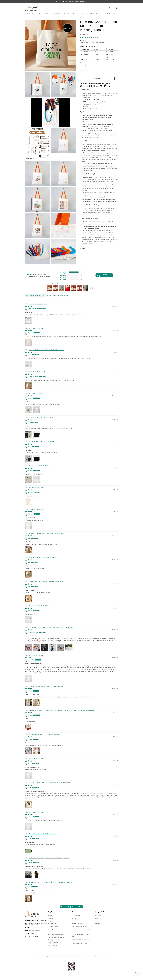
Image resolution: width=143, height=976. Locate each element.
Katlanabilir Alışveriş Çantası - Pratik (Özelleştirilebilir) (46, 581)
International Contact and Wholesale (82, 929)
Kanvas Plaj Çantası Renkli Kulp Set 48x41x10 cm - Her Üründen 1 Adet (51, 627)
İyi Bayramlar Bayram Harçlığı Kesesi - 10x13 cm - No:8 (46, 350)
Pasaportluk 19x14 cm (36, 487)
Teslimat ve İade (52, 923)
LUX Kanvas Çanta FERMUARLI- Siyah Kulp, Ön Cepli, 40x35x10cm (50, 782)
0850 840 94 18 (34, 927)
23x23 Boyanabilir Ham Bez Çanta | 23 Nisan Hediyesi (46, 686)
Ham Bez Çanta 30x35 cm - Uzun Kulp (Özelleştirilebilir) (46, 533)
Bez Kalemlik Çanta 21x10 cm (38, 304)
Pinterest (97, 923)
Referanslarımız (76, 931)
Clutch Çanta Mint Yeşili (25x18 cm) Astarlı (42, 834)
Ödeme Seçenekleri (77, 923)
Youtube (97, 921)
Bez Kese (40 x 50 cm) (36, 328)
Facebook (98, 918)
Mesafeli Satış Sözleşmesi (55, 934)
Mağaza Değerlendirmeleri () (57, 295)
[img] (38, 274)
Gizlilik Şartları (52, 929)
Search (50, 915)
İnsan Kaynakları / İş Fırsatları (56, 937)
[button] (110, 8)
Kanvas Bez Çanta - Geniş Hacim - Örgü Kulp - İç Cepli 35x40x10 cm (50, 882)
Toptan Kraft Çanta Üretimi (79, 943)
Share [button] (83, 248)
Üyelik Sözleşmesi (53, 942)
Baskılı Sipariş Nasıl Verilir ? (79, 926)
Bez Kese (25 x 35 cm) (36, 655)
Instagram (98, 915)
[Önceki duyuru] (25, 1)
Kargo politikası (96, 956)
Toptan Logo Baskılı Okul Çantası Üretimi (81, 935)
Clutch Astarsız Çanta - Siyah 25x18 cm (41, 417)
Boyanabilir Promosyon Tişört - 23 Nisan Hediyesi (44, 734)
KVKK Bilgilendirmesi (54, 931)
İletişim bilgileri (104, 956)
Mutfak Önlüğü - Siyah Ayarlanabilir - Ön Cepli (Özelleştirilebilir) (49, 858)
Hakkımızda (75, 921)
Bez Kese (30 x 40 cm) (36, 393)
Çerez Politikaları (52, 945)
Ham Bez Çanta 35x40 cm (37, 371)
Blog (49, 921)
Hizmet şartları (87, 956)
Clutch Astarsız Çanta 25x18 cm (39, 466)
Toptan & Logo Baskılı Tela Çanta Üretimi (81, 940)
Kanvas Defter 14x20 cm (36, 509)
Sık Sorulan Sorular (77, 915)
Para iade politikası (78, 956)
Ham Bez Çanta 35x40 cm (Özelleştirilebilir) (43, 557)
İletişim (74, 918)
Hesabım (50, 918)
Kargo (88, 42)
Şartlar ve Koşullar (53, 926)
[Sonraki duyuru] (118, 1)
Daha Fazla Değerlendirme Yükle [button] (71, 907)
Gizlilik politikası (68, 956)
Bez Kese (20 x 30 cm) (36, 758)
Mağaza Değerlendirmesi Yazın (104, 275)
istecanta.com (42, 956)
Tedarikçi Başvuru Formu (55, 940)
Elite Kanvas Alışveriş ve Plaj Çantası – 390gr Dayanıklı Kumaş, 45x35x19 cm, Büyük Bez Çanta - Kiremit (62, 710)
